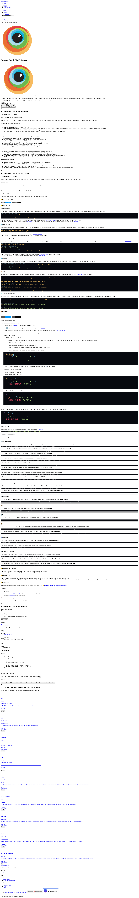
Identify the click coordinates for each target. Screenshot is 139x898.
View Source (5, 625)
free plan (43, 328)
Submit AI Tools (7, 885)
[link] (5, 1)
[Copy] (13, 105)
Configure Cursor (5, 682)
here (61, 254)
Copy (3, 653)
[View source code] (2, 711)
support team (12, 595)
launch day (75, 221)
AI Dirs (5, 887)
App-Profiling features (50, 220)
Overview (3, 106)
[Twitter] (2, 105)
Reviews (13, 106)
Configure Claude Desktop (36, 682)
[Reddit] (4, 105)
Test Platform (128, 241)
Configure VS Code (15, 682)
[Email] (11, 105)
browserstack (6, 632)
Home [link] (4, 3)
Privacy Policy (6, 879)
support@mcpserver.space (9, 880)
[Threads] (6, 105)
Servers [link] (5, 5)
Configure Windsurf (25, 682)
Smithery (41, 429)
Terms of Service (7, 877)
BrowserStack (15, 325)
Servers (6, 20)
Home (4, 19)
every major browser (37, 234)
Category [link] (5, 8)
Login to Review (4, 619)
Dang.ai (5, 886)
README (8, 106)
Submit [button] (5, 12)
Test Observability (45, 254)
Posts (4, 872)
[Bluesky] (9, 105)
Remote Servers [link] (7, 7)
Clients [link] (5, 6)
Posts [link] (4, 10)
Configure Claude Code (49, 682)
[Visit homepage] (4, 711)
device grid (29, 221)
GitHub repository (17, 593)
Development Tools (7, 634)
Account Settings (61, 330)
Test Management (80, 274)
